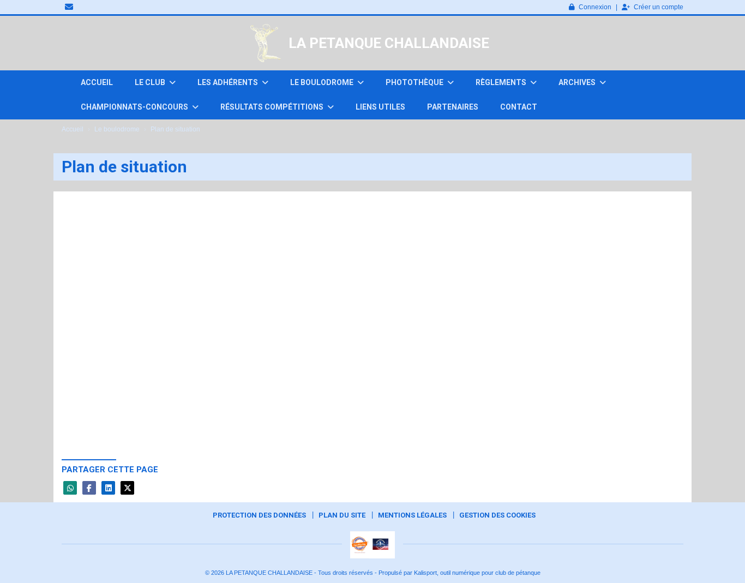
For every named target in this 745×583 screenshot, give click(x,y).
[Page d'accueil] (265, 43)
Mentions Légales (412, 515)
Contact (518, 107)
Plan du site (342, 515)
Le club (151, 82)
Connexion (595, 7)
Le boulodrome (322, 82)
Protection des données (259, 515)
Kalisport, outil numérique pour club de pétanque (477, 572)
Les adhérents (228, 82)
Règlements (502, 82)
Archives (577, 82)
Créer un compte (658, 7)
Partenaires (452, 107)
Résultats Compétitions (272, 107)
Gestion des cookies (497, 515)
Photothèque (415, 82)
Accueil (97, 82)
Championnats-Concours (135, 107)
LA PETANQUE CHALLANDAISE (389, 43)
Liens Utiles (380, 107)
